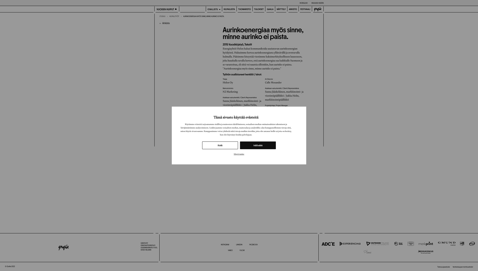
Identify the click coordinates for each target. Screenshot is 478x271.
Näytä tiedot (239, 154)
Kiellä (220, 145)
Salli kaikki (258, 145)
